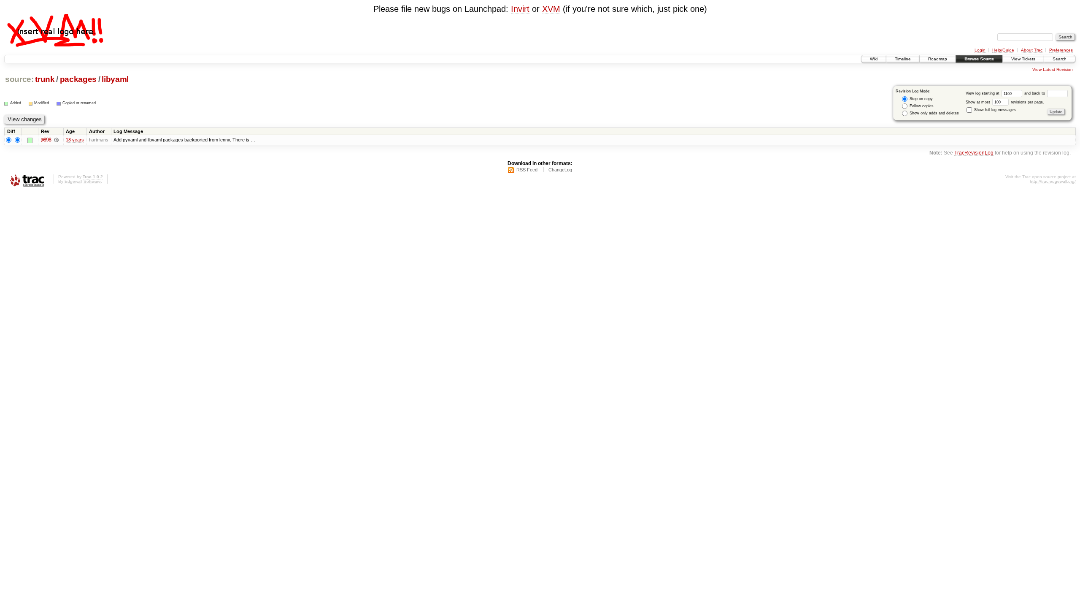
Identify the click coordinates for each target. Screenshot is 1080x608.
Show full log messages (994, 110)
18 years (75, 139)
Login (980, 50)
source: (19, 79)
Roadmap (937, 59)
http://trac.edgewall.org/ (1053, 181)
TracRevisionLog (974, 152)
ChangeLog (560, 169)
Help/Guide (1003, 50)
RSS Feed (526, 169)
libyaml (115, 79)
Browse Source (979, 59)
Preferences (1061, 50)
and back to (1035, 93)
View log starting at (983, 93)
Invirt (520, 9)
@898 (46, 140)
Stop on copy (920, 99)
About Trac (1031, 50)
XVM (551, 9)
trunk (44, 79)
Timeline (903, 59)
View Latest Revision (1052, 69)
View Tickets (1023, 59)
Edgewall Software (83, 181)
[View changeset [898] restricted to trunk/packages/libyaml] (56, 140)
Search (1059, 59)
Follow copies (921, 106)
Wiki (874, 59)
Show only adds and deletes (933, 113)
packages (78, 79)
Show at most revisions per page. (1005, 102)
